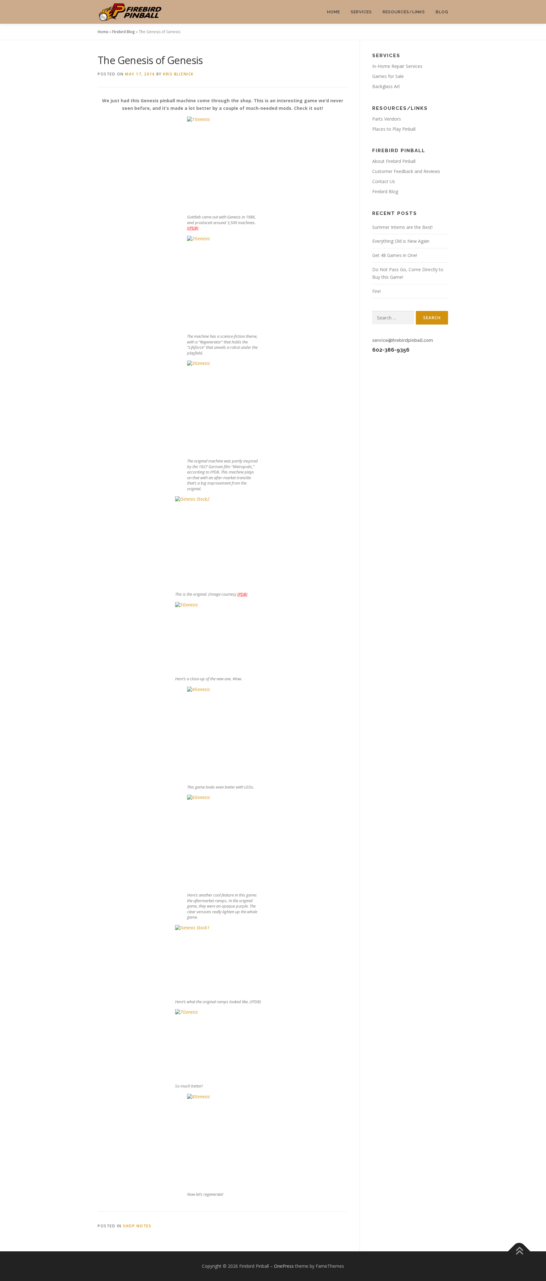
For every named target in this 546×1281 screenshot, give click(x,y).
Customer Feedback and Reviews (406, 171)
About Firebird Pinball (394, 161)
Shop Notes (137, 1226)
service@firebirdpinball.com (402, 340)
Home (333, 11)
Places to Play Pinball (394, 129)
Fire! (376, 291)
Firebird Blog (123, 31)
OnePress (284, 1266)
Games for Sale (388, 76)
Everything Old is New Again (400, 241)
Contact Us (383, 181)
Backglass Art (386, 86)
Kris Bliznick (178, 74)
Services (361, 11)
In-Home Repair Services (397, 66)
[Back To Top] (519, 1251)
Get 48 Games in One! (394, 255)
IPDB (241, 594)
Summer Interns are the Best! (402, 227)
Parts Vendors (386, 119)
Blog (442, 11)
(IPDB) (192, 228)
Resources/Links (404, 11)
